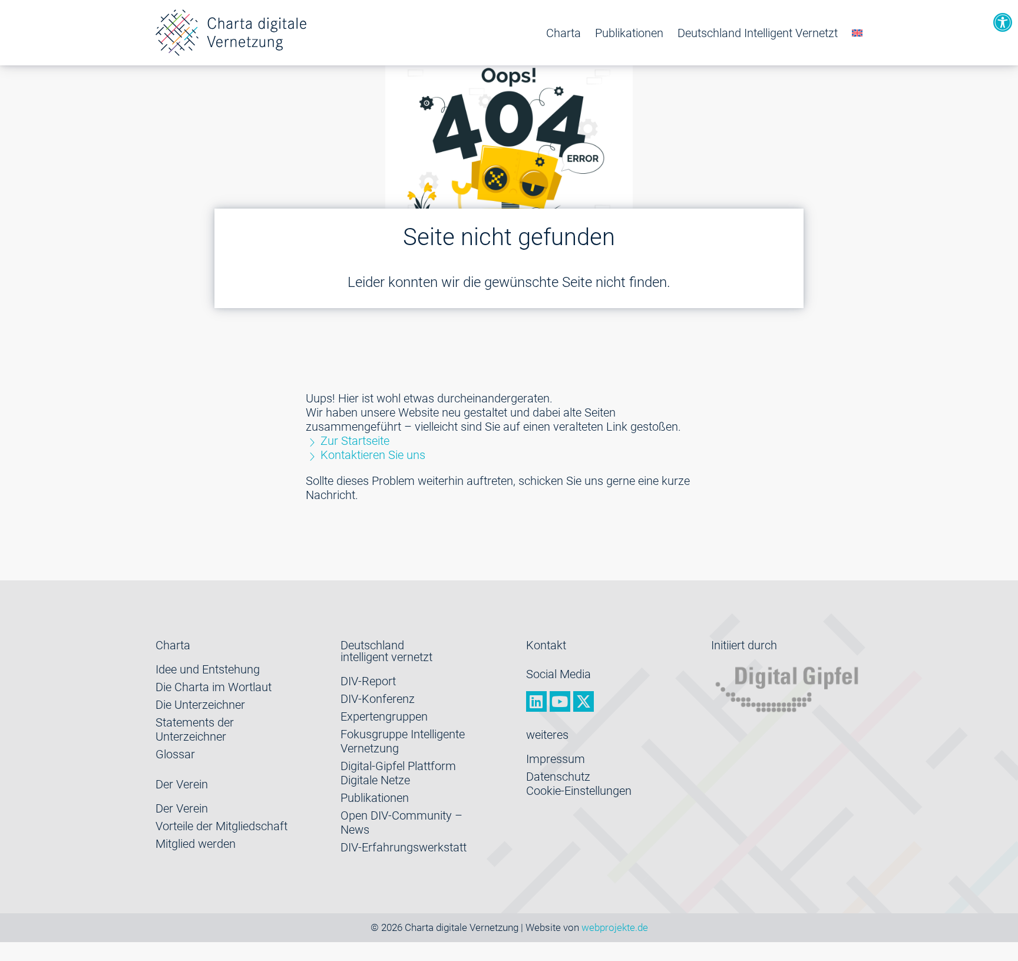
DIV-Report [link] (368, 681)
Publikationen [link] (629, 33)
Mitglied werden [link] (196, 844)
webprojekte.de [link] (614, 927)
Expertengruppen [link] (384, 716)
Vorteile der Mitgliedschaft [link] (221, 826)
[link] (1002, 22)
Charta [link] (563, 33)
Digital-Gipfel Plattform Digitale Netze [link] (398, 773)
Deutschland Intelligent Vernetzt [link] (757, 33)
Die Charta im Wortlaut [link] (214, 687)
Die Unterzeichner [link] (200, 705)
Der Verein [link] (182, 808)
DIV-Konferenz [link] (378, 699)
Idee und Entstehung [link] (208, 669)
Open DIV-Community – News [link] (401, 822)
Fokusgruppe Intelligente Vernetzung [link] (403, 741)
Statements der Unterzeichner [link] (195, 729)
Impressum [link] (555, 759)
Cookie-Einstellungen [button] (579, 791)
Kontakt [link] (546, 645)
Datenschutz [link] (558, 777)
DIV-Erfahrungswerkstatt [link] (404, 847)
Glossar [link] (175, 754)
